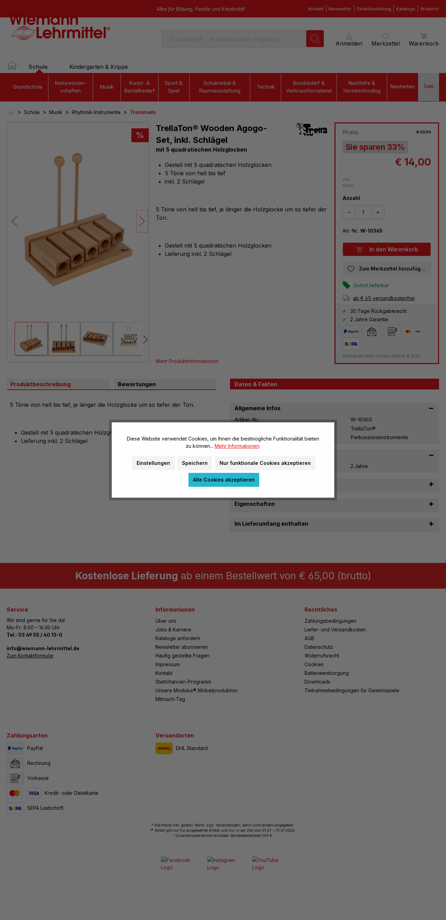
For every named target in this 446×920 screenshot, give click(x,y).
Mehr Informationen (237, 446)
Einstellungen (153, 463)
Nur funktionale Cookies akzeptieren (265, 463)
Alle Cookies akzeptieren (224, 480)
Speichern (195, 463)
